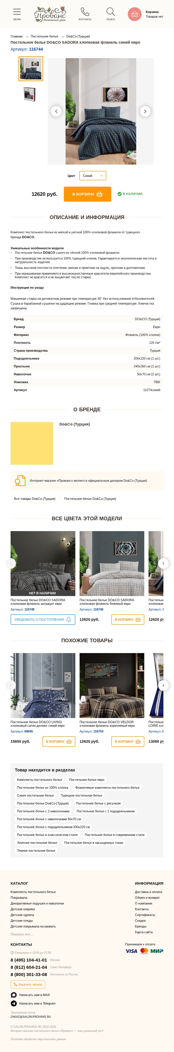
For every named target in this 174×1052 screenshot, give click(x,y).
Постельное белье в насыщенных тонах (93, 842)
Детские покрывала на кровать (33, 926)
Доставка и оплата (148, 892)
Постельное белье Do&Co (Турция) (90, 498)
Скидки (140, 920)
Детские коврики (23, 909)
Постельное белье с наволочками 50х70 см (49, 819)
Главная (17, 36)
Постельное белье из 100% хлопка (42, 787)
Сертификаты (145, 915)
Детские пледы (22, 920)
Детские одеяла (22, 915)
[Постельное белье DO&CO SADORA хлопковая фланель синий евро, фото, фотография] (101, 111)
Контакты (142, 909)
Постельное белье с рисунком (98, 803)
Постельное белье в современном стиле (115, 835)
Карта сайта (144, 932)
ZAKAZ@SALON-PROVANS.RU (31, 1016)
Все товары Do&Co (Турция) (34, 498)
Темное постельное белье (36, 850)
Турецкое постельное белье (81, 795)
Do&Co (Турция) (78, 36)
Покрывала (19, 897)
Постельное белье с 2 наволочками (43, 811)
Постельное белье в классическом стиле (47, 835)
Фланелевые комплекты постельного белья (107, 787)
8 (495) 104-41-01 (29, 959)
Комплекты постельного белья (39, 779)
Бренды (140, 926)
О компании (143, 903)
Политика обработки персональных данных (38, 1039)
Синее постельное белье (35, 795)
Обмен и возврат (147, 897)
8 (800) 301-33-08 (29, 974)
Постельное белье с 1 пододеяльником (106, 811)
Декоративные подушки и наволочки (37, 903)
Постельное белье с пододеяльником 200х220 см (53, 827)
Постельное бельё (45, 36)
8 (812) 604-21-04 (29, 967)
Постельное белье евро (86, 779)
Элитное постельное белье (37, 842)
